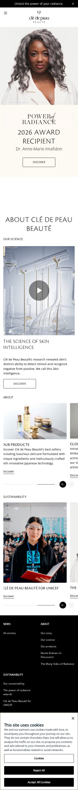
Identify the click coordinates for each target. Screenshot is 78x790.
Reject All (39, 770)
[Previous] (62, 484)
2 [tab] (39, 102)
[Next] (71, 484)
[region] (39, 751)
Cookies (39, 758)
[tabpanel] (45, 442)
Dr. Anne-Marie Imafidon (39, 149)
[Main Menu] (5, 13)
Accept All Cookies (39, 782)
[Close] (73, 718)
